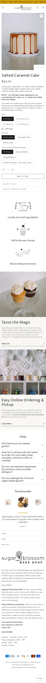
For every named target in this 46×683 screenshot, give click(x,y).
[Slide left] (36, 67)
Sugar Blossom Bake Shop (19, 662)
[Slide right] (41, 67)
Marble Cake (8, 143)
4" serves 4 (7, 119)
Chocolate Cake (23, 137)
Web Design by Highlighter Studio (23, 665)
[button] (37, 7)
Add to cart (23, 176)
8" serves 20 (8, 124)
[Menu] (3, 7)
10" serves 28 (23, 124)
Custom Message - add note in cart (17, 162)
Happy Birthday (22, 152)
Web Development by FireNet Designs (24, 667)
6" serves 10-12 (22, 119)
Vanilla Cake (8, 137)
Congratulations (9, 157)
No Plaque (7, 152)
